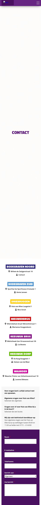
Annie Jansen (22, 292)
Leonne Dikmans (21, 379)
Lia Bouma (22, 344)
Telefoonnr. (9, 461)
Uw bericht (9, 482)
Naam (7, 437)
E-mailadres (10, 450)
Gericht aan (9, 473)
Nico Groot (22, 309)
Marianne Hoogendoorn (21, 327)
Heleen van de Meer (22, 362)
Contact (22, 274)
